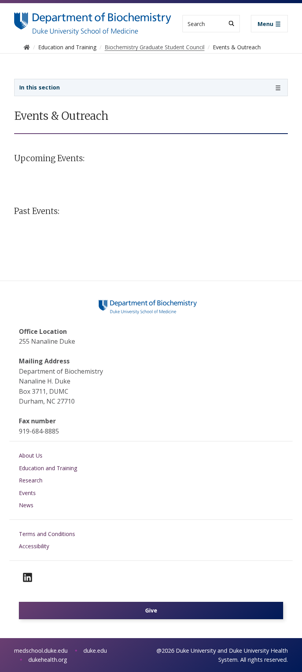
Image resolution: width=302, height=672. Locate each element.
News (26, 505)
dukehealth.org (47, 659)
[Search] (231, 23)
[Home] (92, 19)
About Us (30, 455)
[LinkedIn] (27, 577)
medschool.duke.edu (41, 650)
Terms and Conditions (47, 534)
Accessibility (34, 546)
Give (151, 610)
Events (27, 493)
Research (30, 480)
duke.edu (95, 650)
